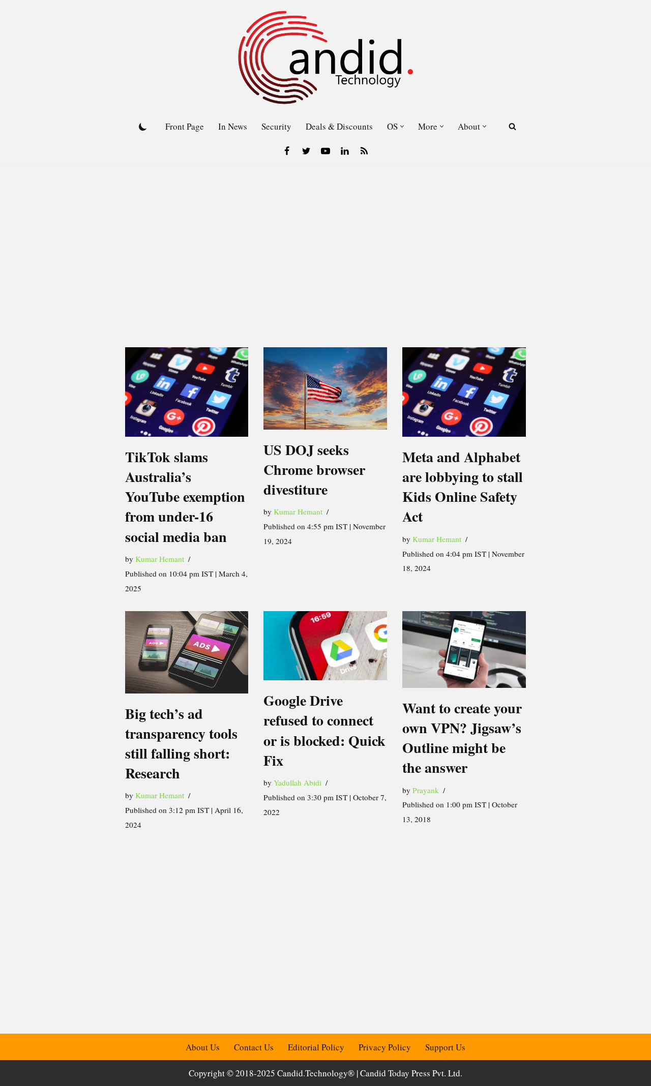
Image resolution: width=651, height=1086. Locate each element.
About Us (203, 1047)
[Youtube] (325, 151)
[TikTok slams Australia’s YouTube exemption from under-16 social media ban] (187, 392)
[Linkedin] (345, 151)
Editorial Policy (316, 1047)
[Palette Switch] (143, 127)
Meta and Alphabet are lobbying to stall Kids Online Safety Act (462, 486)
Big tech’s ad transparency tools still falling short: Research (181, 743)
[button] (402, 126)
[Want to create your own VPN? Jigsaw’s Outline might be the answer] (464, 649)
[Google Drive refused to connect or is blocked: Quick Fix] (325, 646)
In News (232, 126)
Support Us (445, 1047)
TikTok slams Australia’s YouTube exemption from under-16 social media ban (185, 496)
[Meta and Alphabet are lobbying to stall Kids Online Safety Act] (464, 392)
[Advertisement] (325, 240)
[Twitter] (306, 151)
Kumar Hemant (159, 559)
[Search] (512, 126)
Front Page (184, 126)
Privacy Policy (385, 1047)
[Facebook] (287, 151)
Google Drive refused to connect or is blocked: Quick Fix (324, 730)
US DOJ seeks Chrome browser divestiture (314, 469)
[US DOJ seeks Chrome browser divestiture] (325, 388)
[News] (364, 151)
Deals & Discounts (339, 126)
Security (276, 126)
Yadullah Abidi (297, 782)
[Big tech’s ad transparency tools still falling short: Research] (187, 652)
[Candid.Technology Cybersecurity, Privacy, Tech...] (325, 57)
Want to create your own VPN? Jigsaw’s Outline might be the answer (462, 738)
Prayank (425, 790)
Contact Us (254, 1047)
